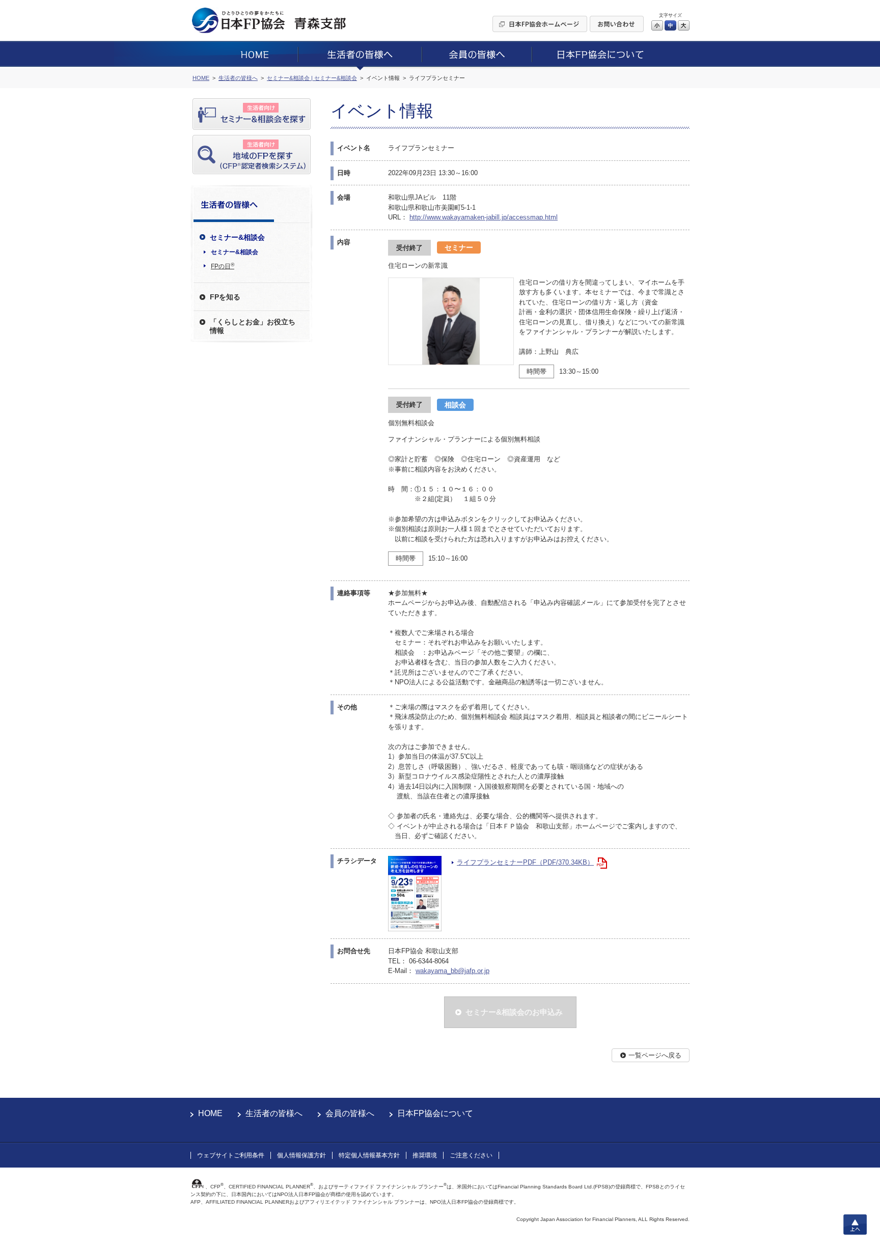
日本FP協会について (435, 1113)
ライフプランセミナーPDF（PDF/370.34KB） (525, 862)
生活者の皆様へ (273, 1113)
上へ (855, 1224)
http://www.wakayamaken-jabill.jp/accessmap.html (483, 217)
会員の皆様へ (349, 1113)
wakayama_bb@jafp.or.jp (452, 971)
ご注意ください (471, 1155)
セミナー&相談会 (234, 252)
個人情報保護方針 (301, 1155)
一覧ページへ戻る (654, 1055)
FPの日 (222, 266)
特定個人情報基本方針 (369, 1155)
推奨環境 (425, 1155)
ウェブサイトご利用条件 (230, 1155)
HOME (210, 1113)
